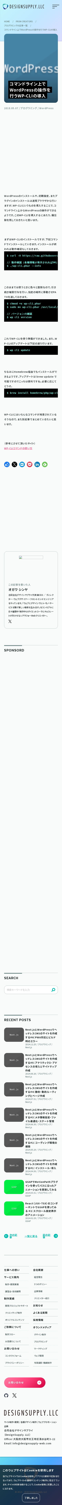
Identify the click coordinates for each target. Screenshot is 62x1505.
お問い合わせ (11, 1348)
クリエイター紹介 (41, 1298)
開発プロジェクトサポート (16, 1305)
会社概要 (38, 1270)
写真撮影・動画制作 (43, 1362)
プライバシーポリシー (14, 1362)
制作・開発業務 (12, 1284)
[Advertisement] (31, 151)
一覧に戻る (31, 1236)
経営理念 (38, 1277)
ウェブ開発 (39, 1355)
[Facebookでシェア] (7, 464)
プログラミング (40, 1341)
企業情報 (38, 1291)
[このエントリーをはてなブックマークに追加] (22, 464)
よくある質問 (40, 1312)
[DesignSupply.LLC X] (14, 1396)
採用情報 (38, 1320)
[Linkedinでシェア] (37, 464)
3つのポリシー (40, 1284)
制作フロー (10, 1334)
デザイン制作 (40, 1334)
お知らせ (38, 1305)
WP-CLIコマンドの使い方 (18, 448)
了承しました (31, 1497)
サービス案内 (11, 1277)
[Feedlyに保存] (45, 464)
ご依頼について (12, 1327)
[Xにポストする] (14, 464)
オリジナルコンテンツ (14, 1319)
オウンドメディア (42, 1327)
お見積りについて (13, 1341)
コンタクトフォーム (13, 1355)
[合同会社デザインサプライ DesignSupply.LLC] (23, 6)
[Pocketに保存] (29, 464)
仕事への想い (12, 1270)
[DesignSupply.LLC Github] (6, 1396)
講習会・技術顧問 (13, 1291)
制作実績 (9, 1298)
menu (55, 6)
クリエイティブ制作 (13, 1312)
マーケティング (40, 1348)
